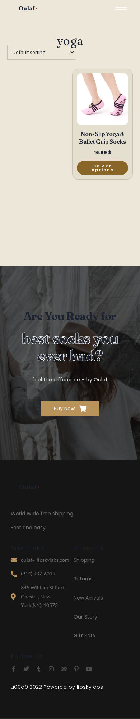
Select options (103, 168)
